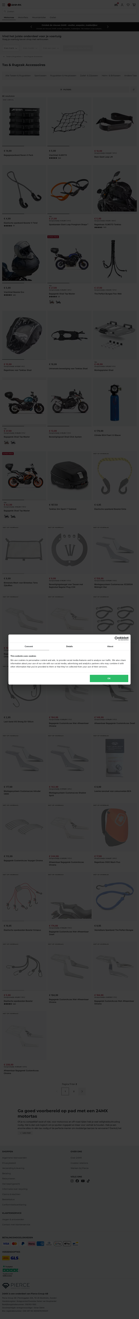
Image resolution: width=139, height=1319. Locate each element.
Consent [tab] (29, 646)
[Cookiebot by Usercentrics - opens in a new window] (117, 638)
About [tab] (110, 646)
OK (109, 678)
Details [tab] (69, 646)
